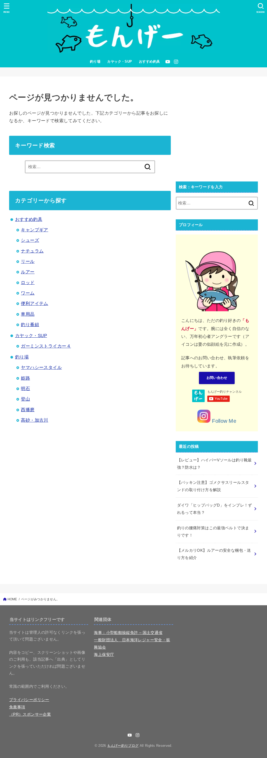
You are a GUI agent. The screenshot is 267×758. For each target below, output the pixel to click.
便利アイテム (34, 303)
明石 (25, 388)
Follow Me (223, 421)
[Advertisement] (217, 132)
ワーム (27, 293)
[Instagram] (176, 61)
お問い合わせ (217, 378)
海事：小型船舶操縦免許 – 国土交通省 (128, 633)
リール (27, 261)
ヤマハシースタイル (41, 367)
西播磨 (27, 409)
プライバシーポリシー (29, 700)
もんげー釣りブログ (122, 746)
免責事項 (17, 707)
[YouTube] (167, 61)
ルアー (27, 271)
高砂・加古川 (34, 420)
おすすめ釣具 (149, 61)
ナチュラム (32, 251)
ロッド (27, 282)
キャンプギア (34, 229)
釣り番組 (30, 324)
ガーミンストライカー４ (46, 346)
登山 (25, 399)
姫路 (25, 378)
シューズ (30, 240)
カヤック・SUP (119, 61)
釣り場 (95, 61)
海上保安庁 (104, 655)
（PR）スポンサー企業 (30, 714)
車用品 (27, 314)
